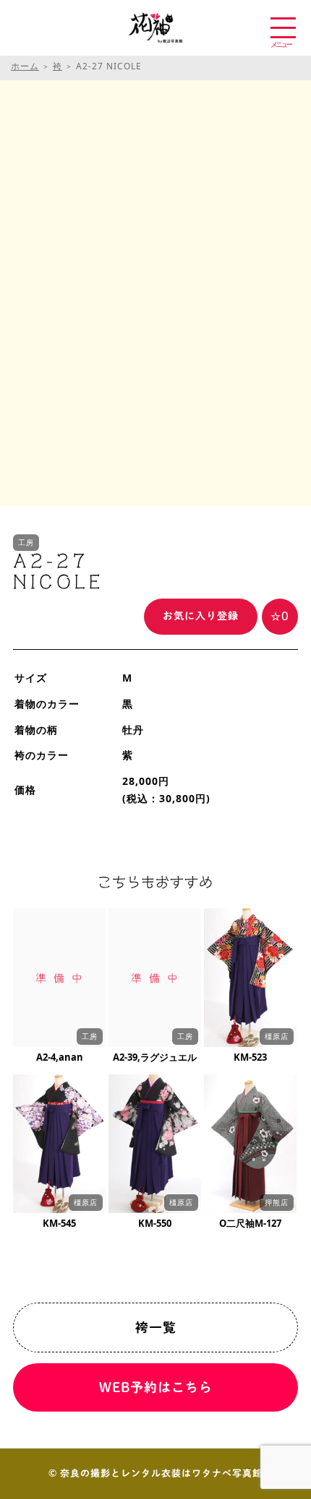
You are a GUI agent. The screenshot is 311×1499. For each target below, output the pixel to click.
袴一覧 (155, 1327)
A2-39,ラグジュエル (155, 1057)
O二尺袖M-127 (250, 1223)
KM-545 (59, 1223)
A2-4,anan (59, 1057)
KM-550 (154, 1223)
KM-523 (250, 1057)
